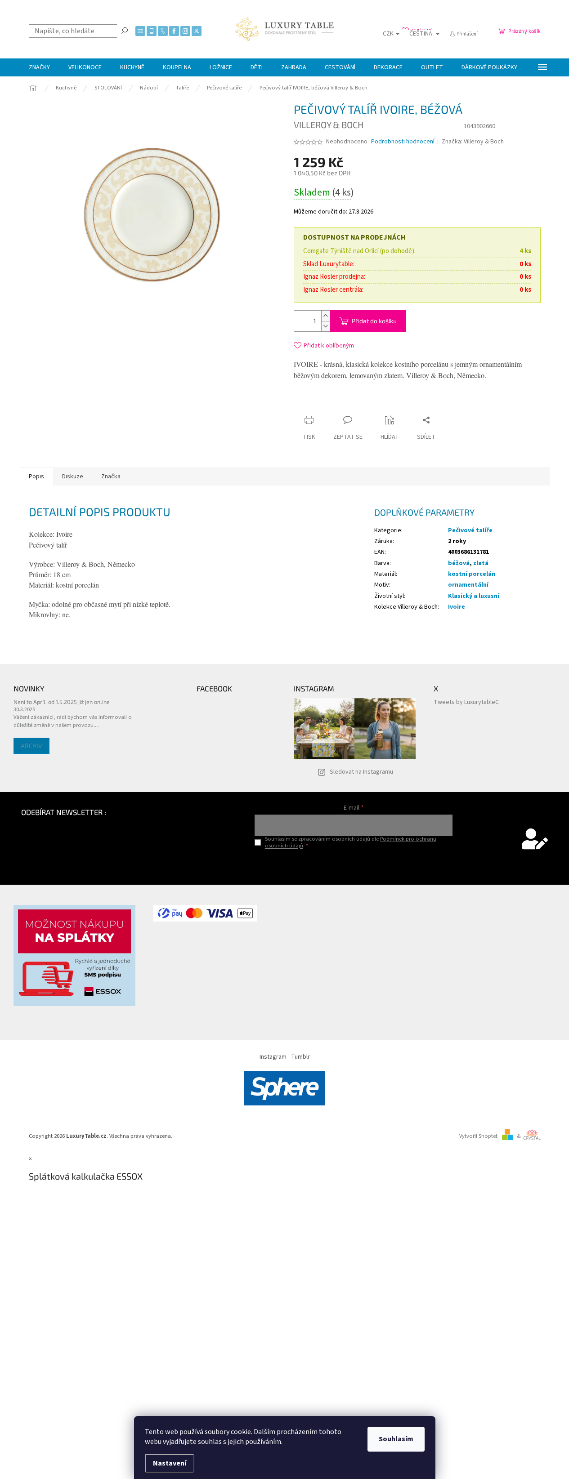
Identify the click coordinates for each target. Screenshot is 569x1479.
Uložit (347, 404)
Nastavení (169, 1463)
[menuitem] (39, 67)
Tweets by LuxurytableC (466, 702)
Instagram (273, 1056)
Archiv (31, 745)
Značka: (473, 141)
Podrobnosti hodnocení (403, 142)
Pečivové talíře (470, 530)
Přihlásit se (354, 864)
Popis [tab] (36, 476)
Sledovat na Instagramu (361, 771)
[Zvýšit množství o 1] (325, 316)
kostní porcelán (471, 574)
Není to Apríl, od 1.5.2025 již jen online (61, 701)
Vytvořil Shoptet (478, 1136)
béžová (459, 563)
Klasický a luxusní (473, 596)
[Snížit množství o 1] (325, 326)
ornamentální (468, 584)
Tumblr (300, 1056)
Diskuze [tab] (72, 476)
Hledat (124, 30)
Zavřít (376, 402)
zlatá (480, 563)
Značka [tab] (111, 476)
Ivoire (456, 606)
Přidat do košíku (374, 321)
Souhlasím (396, 1439)
